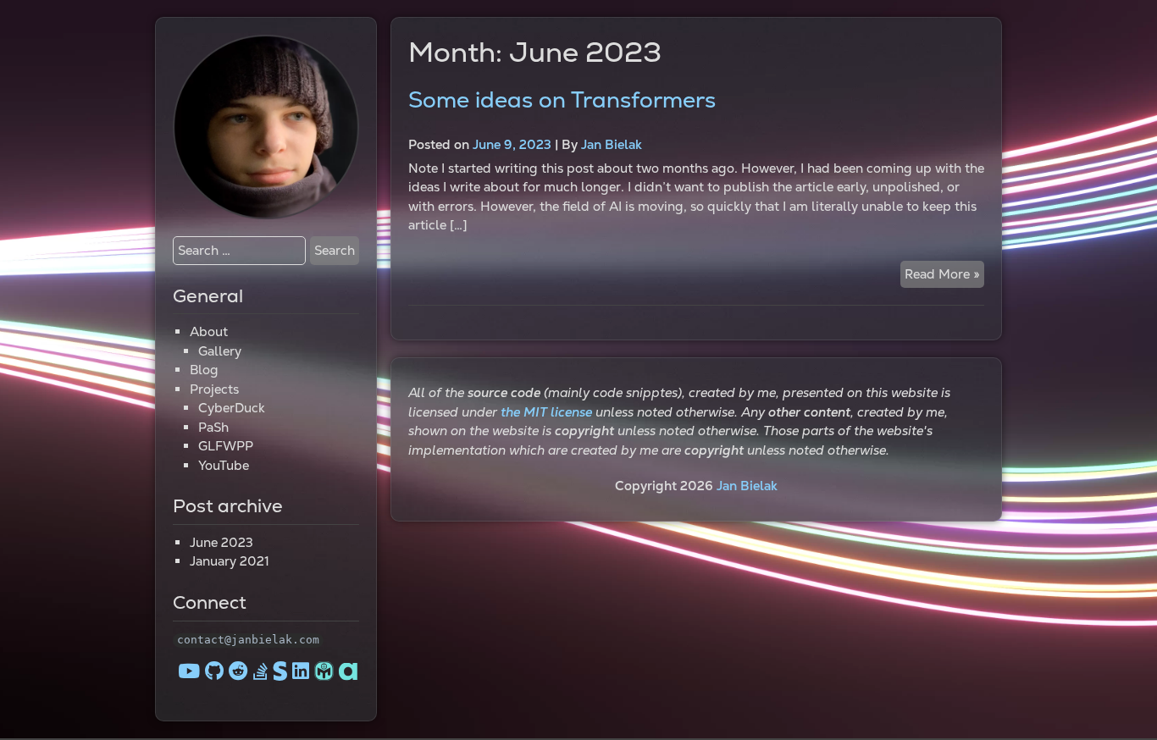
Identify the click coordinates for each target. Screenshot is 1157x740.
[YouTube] (189, 671)
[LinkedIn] (300, 671)
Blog (204, 370)
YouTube (223, 465)
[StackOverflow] (260, 671)
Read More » (944, 277)
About (209, 331)
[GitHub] (214, 671)
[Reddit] (238, 671)
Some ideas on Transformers (562, 100)
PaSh (213, 427)
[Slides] (282, 671)
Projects (214, 389)
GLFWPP (225, 446)
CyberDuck (231, 408)
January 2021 (229, 561)
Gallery (219, 351)
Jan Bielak (611, 144)
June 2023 (221, 542)
